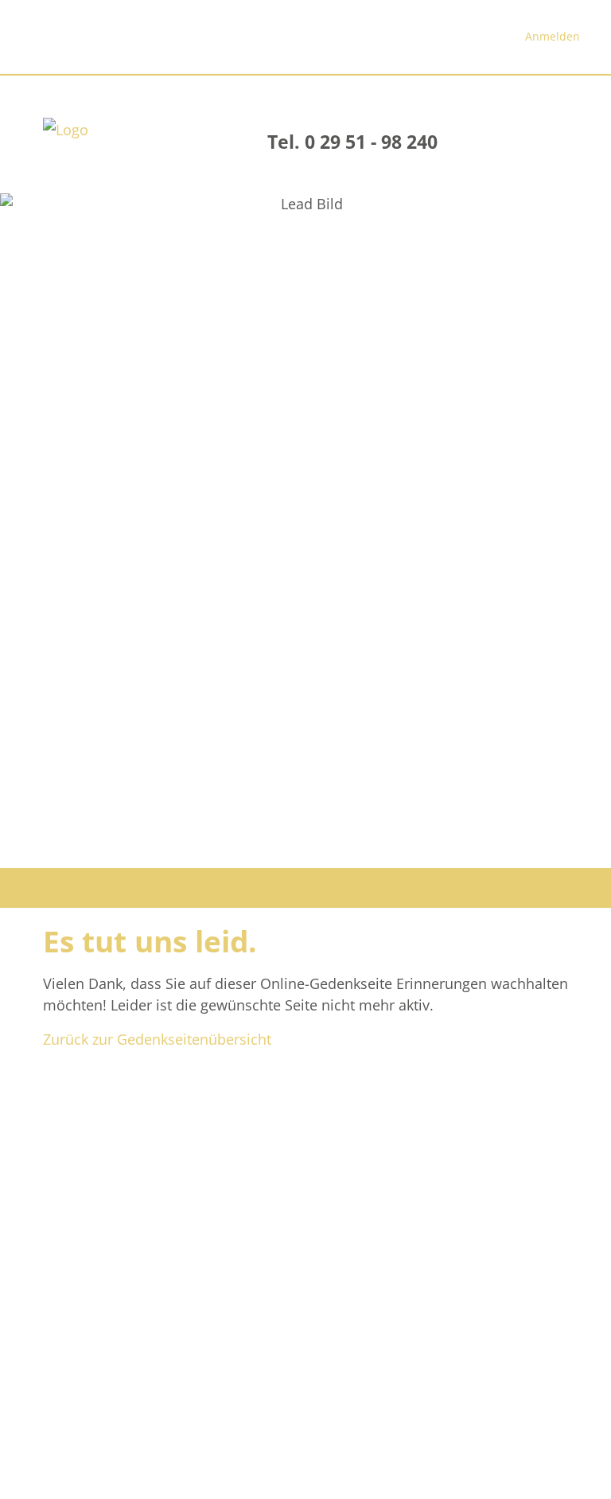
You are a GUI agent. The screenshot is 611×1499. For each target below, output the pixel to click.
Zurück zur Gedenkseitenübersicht (157, 1039)
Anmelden (552, 36)
